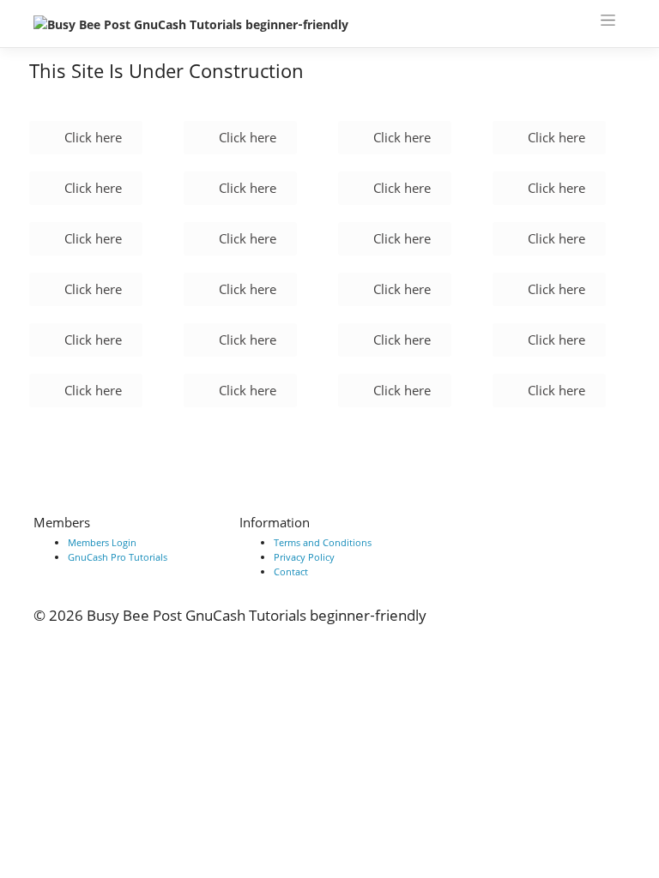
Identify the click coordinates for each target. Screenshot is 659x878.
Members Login (102, 542)
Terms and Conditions (323, 542)
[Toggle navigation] (608, 19)
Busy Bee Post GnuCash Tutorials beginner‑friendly (256, 615)
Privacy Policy (304, 556)
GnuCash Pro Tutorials (117, 556)
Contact (291, 571)
